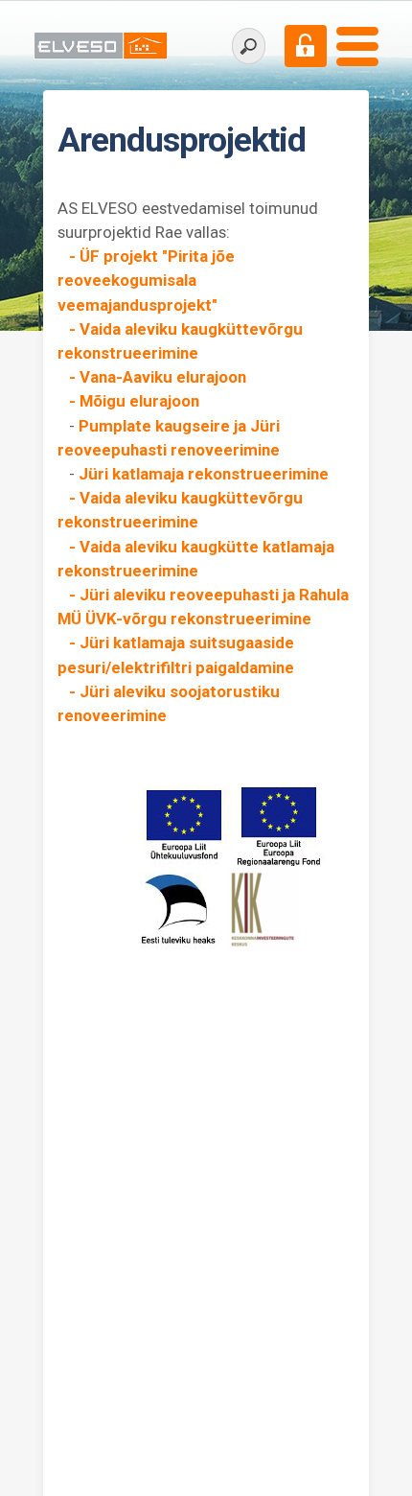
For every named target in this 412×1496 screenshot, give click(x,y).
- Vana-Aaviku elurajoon (155, 376)
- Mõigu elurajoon (128, 400)
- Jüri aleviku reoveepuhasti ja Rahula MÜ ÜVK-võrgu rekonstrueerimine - (203, 618)
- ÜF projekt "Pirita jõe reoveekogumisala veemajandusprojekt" (146, 280)
